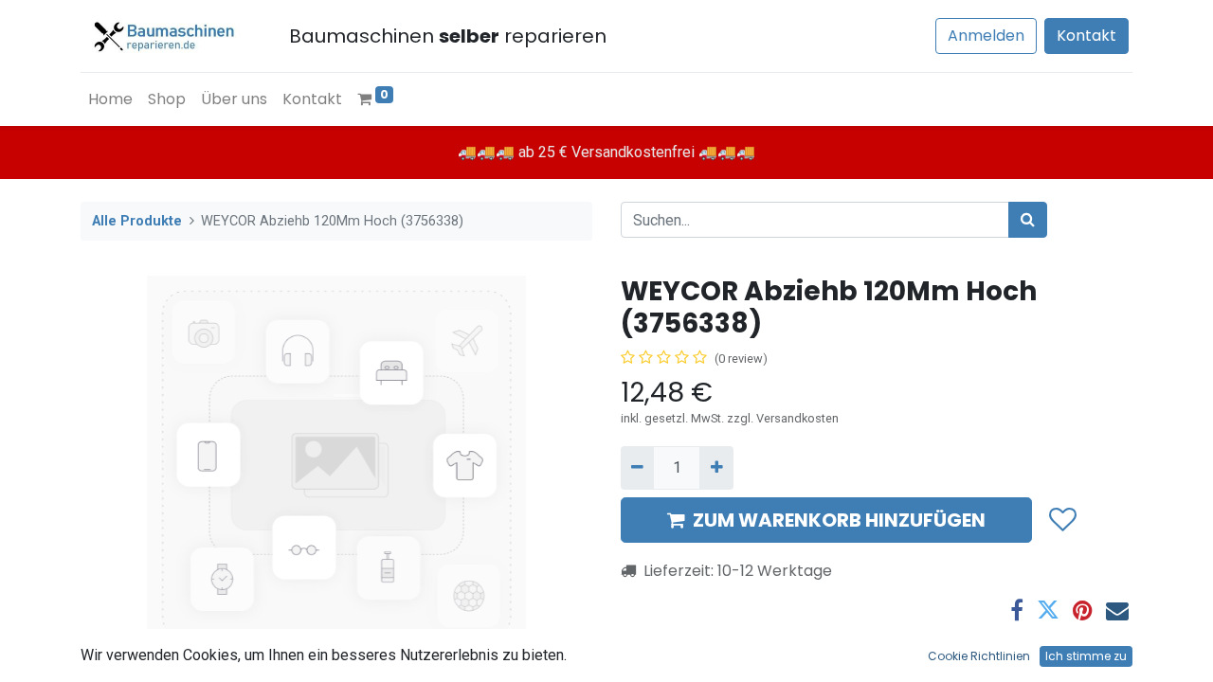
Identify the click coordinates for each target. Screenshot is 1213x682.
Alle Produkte (137, 221)
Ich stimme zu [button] (1086, 656)
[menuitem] (110, 99)
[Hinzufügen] (716, 468)
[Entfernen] (637, 468)
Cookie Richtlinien (979, 656)
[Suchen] (1027, 220)
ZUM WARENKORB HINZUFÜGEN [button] (839, 520)
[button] (1061, 521)
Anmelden (986, 35)
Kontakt (1086, 35)
